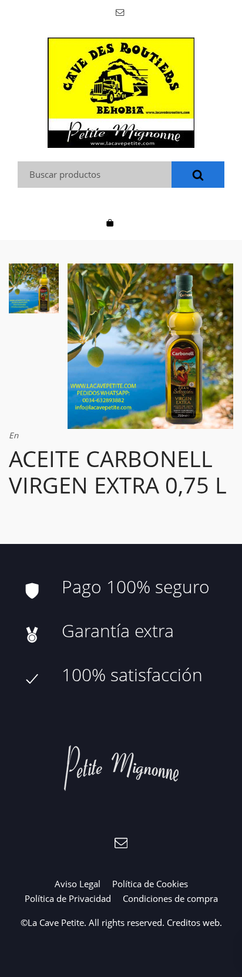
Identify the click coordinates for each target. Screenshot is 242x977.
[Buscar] (198, 174)
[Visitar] (121, 11)
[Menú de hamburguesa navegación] (132, 221)
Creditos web (193, 922)
